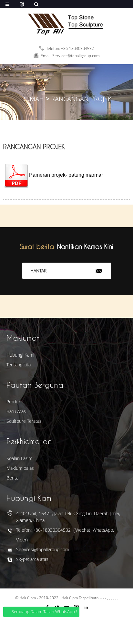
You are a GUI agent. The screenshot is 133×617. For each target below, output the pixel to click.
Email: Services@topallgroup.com (70, 55)
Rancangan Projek (81, 98)
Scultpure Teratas (24, 421)
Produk (13, 401)
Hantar (38, 270)
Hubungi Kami (20, 355)
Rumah (32, 98)
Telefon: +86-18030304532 (70, 48)
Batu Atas (16, 411)
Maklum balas (20, 468)
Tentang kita (18, 365)
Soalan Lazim (19, 458)
